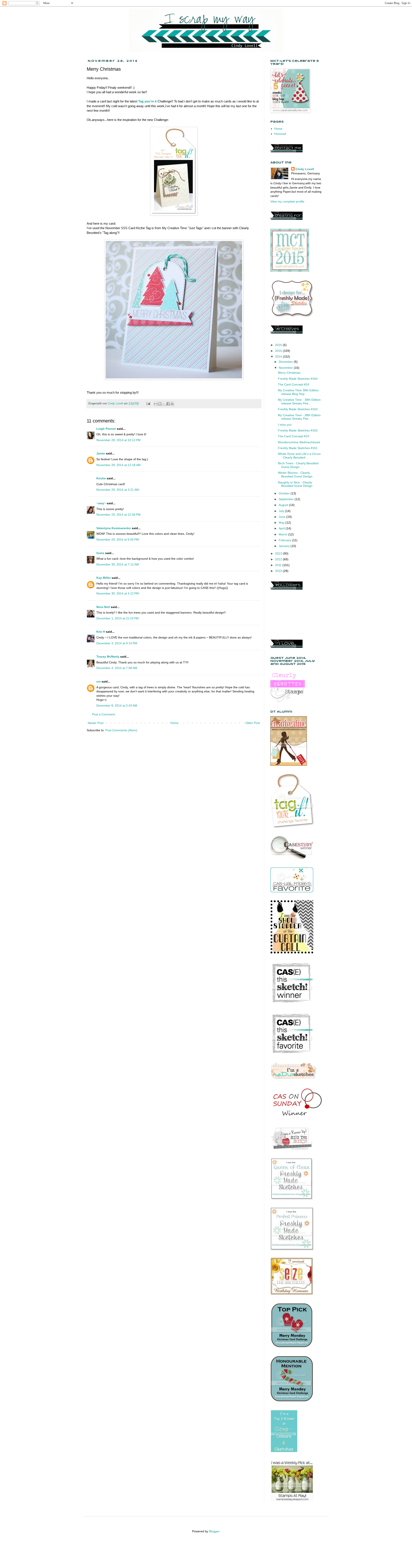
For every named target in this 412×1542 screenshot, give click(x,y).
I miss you (285, 424)
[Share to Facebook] (168, 404)
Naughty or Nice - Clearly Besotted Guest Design (295, 484)
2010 (279, 571)
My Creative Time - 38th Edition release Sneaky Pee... (299, 401)
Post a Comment (103, 714)
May (282, 522)
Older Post (252, 723)
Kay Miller (103, 577)
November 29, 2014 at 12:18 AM (118, 465)
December (286, 361)
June (282, 516)
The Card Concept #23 (293, 436)
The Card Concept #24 (293, 384)
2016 (279, 345)
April (282, 528)
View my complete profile (287, 201)
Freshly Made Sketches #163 (298, 409)
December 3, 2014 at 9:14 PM (116, 643)
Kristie (101, 478)
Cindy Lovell (304, 169)
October (285, 493)
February (285, 540)
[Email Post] (148, 403)
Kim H (100, 631)
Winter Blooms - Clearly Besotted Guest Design (295, 474)
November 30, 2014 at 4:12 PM (117, 593)
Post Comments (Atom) (121, 730)
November (286, 367)
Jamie (100, 453)
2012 (279, 559)
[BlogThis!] (160, 404)
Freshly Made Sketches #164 (298, 378)
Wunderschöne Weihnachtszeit (299, 442)
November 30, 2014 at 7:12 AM (117, 564)
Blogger (214, 1531)
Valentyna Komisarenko (113, 528)
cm (98, 681)
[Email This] (156, 404)
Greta (100, 553)
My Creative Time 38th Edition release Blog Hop (298, 392)
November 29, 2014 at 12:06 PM (118, 514)
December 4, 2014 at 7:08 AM (116, 668)
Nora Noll (103, 607)
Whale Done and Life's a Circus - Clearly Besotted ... (299, 455)
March (283, 534)
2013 (279, 553)
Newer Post (95, 723)
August (284, 505)
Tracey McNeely (107, 656)
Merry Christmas (289, 372)
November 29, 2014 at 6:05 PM (117, 539)
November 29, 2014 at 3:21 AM (117, 489)
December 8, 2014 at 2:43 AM (116, 705)
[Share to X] (164, 404)
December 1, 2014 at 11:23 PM (117, 618)
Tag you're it (147, 101)
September (287, 499)
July (282, 511)
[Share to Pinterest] (172, 404)
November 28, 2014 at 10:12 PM (118, 440)
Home (174, 723)
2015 (279, 350)
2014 (279, 356)
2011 (278, 565)
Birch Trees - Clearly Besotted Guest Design (298, 465)
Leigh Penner (106, 428)
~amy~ (101, 503)
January (285, 546)
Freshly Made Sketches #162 (298, 430)
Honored (280, 134)
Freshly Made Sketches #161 (298, 448)
